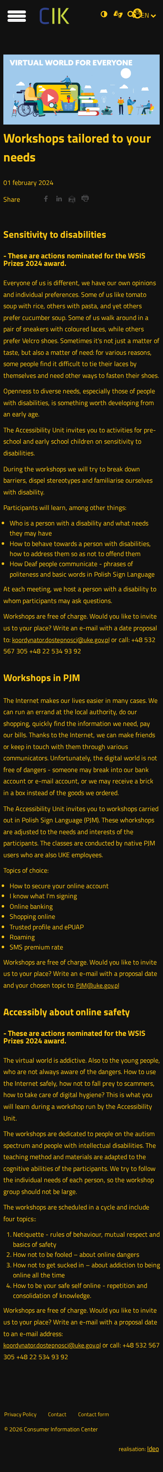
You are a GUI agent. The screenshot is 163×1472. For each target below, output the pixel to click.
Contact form (93, 1414)
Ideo (153, 1448)
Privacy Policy (20, 1414)
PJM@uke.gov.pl (97, 985)
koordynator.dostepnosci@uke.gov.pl (61, 640)
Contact (57, 1414)
